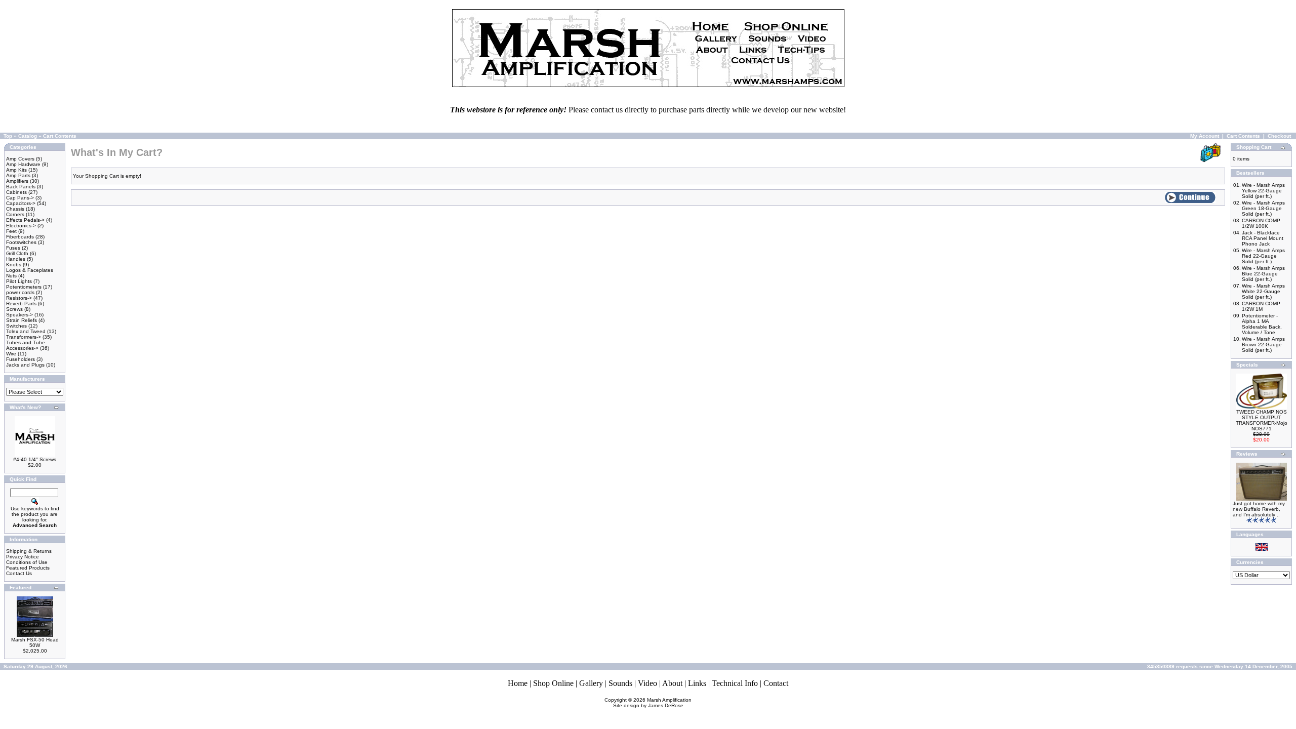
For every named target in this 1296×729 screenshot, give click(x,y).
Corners (15, 214)
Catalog (27, 136)
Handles (15, 259)
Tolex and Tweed (26, 331)
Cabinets (16, 192)
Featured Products (28, 568)
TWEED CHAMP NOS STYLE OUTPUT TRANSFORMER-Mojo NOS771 (1261, 420)
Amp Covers (20, 158)
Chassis (15, 209)
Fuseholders (20, 359)
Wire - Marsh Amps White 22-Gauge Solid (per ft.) (1263, 291)
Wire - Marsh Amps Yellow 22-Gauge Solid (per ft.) (1263, 190)
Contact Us (19, 573)
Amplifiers (17, 181)
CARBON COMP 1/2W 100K (1261, 223)
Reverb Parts (21, 303)
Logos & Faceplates (29, 270)
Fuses (13, 248)
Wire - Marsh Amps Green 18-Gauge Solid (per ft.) (1263, 208)
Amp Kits (16, 170)
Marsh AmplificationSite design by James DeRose (652, 702)
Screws (14, 309)
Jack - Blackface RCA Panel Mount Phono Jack (1262, 238)
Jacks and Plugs (25, 365)
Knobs (13, 264)
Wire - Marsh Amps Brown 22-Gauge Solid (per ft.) (1263, 344)
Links (697, 683)
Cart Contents (59, 136)
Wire (11, 353)
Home (518, 683)
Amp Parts (18, 175)
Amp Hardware (23, 164)
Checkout (1279, 136)
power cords (20, 292)
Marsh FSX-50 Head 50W (35, 642)
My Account (1204, 136)
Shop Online (553, 683)
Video (647, 683)
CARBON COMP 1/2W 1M (1261, 306)
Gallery (591, 683)
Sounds (620, 683)
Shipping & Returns (29, 551)
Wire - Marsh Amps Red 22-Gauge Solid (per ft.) (1263, 256)
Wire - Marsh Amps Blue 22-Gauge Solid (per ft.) (1263, 273)
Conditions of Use (27, 562)
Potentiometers (24, 287)
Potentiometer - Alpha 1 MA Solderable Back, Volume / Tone (1262, 324)
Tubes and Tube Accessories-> (25, 345)
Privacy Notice (22, 556)
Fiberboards (20, 236)
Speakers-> (19, 314)
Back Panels (20, 186)
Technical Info (735, 683)
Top (8, 136)
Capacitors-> (20, 203)
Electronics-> (21, 225)
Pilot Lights (19, 281)
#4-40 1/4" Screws (34, 459)
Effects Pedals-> (25, 220)
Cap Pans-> (20, 197)
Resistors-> (19, 298)
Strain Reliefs (21, 320)
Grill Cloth (17, 253)
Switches (16, 326)
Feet (11, 231)
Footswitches (21, 242)
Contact (775, 683)
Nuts (11, 275)
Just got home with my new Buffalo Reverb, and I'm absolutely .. (1259, 509)
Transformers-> (23, 337)
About (672, 683)
